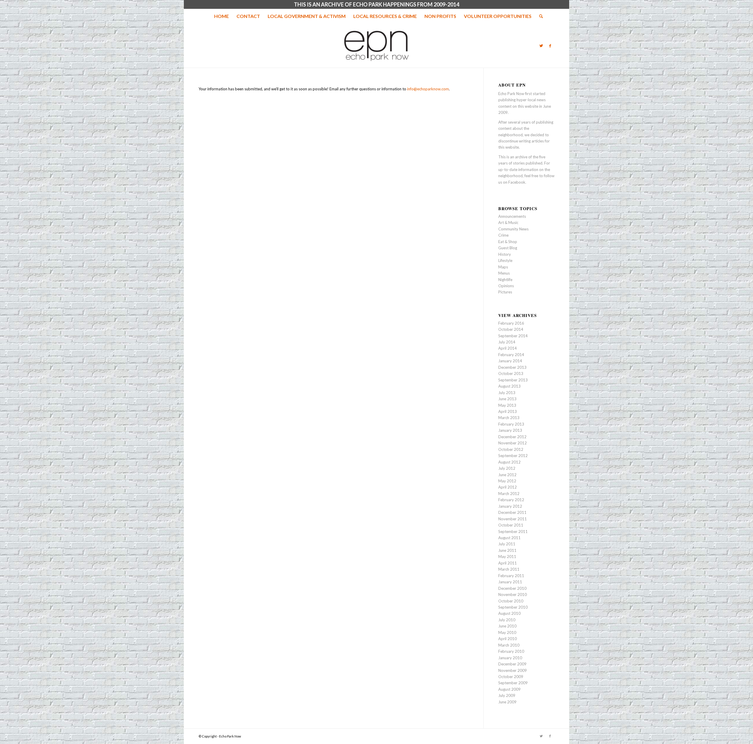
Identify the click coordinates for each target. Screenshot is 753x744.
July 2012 (506, 468)
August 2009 (509, 689)
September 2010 (513, 607)
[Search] (539, 16)
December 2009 (512, 664)
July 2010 (506, 619)
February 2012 (511, 499)
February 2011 (511, 575)
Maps (503, 267)
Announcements (512, 216)
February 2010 (511, 651)
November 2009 (512, 670)
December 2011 (512, 512)
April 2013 (507, 411)
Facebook (516, 182)
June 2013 (507, 398)
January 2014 (510, 360)
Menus (504, 273)
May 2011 (507, 556)
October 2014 (510, 329)
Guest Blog (507, 247)
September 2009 (513, 682)
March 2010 (508, 645)
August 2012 (509, 462)
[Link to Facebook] (550, 45)
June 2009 (507, 702)
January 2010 (510, 657)
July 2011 (506, 544)
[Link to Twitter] (541, 45)
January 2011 (510, 581)
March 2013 (508, 417)
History (504, 254)
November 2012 (512, 443)
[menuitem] (221, 16)
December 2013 (512, 367)
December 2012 (512, 436)
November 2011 (512, 519)
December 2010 (512, 588)
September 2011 (513, 531)
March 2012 (508, 493)
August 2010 (509, 613)
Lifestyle (505, 260)
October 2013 (510, 373)
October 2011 (510, 525)
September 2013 (513, 380)
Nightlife (505, 279)
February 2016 (511, 323)
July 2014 (506, 342)
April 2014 (507, 348)
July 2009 (506, 695)
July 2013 (506, 392)
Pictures (505, 292)
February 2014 (511, 354)
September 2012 (513, 455)
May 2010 (507, 632)
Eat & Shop (507, 241)
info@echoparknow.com (428, 89)
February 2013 (511, 424)
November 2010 (512, 594)
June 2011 (507, 550)
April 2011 (507, 563)
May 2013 (507, 405)
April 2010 (507, 638)
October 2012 (510, 449)
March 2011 (508, 569)
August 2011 (509, 537)
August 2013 (509, 386)
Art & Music (508, 222)
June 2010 (507, 626)
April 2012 (507, 487)
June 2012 (507, 474)
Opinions (506, 285)
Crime (503, 235)
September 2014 (513, 335)
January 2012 (510, 506)
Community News (513, 229)
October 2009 (510, 676)
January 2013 (510, 430)
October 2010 (510, 601)
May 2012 (507, 481)
